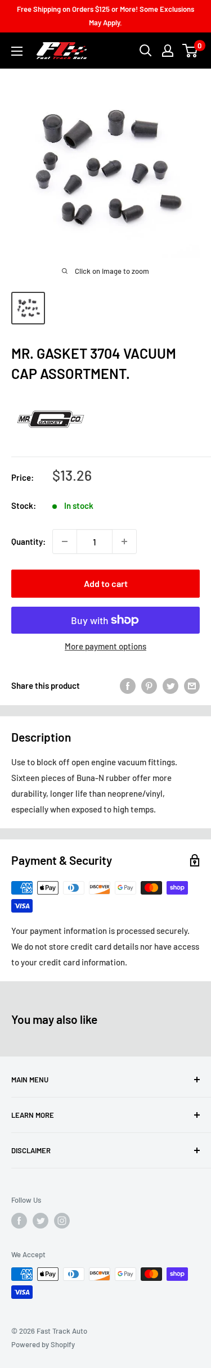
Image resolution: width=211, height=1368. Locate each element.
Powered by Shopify (43, 1344)
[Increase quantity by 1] (124, 541)
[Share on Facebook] (128, 685)
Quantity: (28, 541)
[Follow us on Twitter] (40, 1221)
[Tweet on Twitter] (170, 685)
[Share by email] (192, 685)
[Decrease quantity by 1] (65, 541)
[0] (190, 50)
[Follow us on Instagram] (62, 1221)
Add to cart (106, 583)
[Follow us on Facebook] (19, 1221)
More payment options (105, 646)
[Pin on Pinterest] (149, 685)
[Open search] (146, 50)
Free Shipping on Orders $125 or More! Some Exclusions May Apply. (105, 15)
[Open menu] (17, 51)
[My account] (167, 50)
